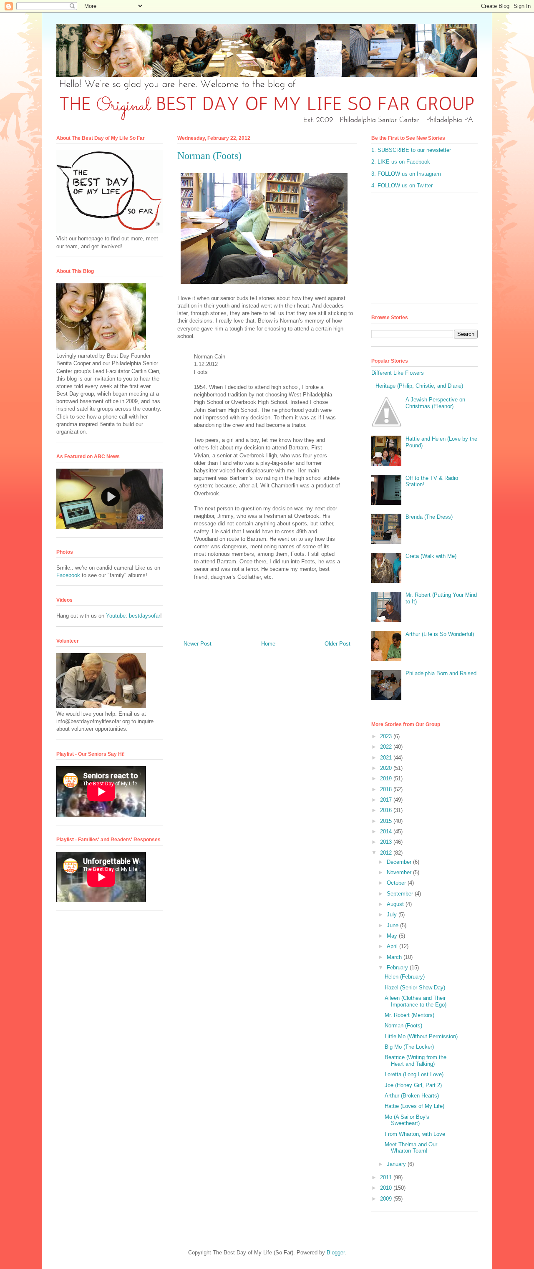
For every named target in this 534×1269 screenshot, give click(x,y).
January (397, 1164)
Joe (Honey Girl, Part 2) (413, 1085)
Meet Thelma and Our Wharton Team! (411, 1147)
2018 (386, 789)
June (393, 925)
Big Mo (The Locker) (409, 1047)
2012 (386, 853)
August (396, 904)
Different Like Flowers (397, 373)
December (400, 862)
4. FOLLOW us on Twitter (402, 185)
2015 (386, 821)
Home (268, 644)
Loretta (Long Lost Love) (414, 1074)
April (393, 946)
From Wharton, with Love (415, 1134)
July (392, 914)
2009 (386, 1199)
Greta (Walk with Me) (431, 556)
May (393, 936)
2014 (386, 831)
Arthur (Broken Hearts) (412, 1095)
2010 (386, 1188)
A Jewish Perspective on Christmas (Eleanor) (435, 402)
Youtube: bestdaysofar (133, 616)
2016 (386, 810)
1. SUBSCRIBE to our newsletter (411, 150)
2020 (386, 768)
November (400, 872)
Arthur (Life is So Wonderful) (440, 634)
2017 (386, 800)
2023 (386, 736)
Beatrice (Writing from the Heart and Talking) (415, 1060)
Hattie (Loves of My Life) (414, 1106)
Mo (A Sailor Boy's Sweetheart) (407, 1120)
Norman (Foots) (403, 1025)
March (395, 957)
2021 (386, 757)
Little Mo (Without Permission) (421, 1036)
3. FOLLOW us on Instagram (406, 174)
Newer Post (198, 644)
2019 (386, 778)
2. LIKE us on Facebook (400, 162)
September (401, 894)
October (397, 883)
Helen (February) (405, 977)
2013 (386, 842)
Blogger (336, 1252)
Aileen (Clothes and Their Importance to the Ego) (415, 1001)
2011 (386, 1177)
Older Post (337, 644)
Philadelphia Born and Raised (441, 673)
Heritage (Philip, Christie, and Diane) (419, 386)
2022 (386, 747)
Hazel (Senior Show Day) (415, 987)
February (398, 967)
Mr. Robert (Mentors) (409, 1015)
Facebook (68, 575)
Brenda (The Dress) (429, 517)
